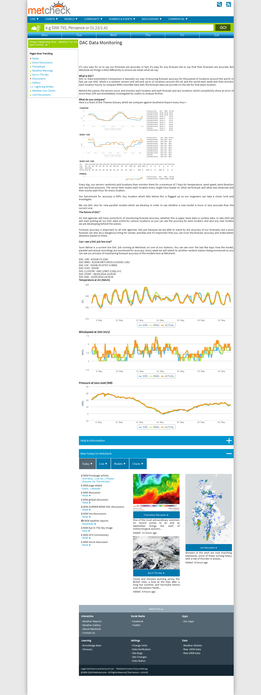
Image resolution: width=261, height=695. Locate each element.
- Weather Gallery (91, 625)
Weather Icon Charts (43, 90)
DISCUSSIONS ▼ (152, 19)
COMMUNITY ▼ (93, 19)
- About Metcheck (91, 629)
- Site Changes (139, 657)
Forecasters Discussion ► (156, 514)
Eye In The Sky (40, 74)
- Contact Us (88, 632)
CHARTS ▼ (51, 19)
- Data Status (138, 660)
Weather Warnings (42, 70)
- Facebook (137, 621)
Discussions (38, 78)
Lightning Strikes (44, 86)
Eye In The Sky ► (156, 572)
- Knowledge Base (91, 645)
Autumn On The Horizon (96, 481)
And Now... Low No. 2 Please (98, 478)
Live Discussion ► (208, 547)
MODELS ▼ (71, 19)
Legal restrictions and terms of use (97, 668)
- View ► (86, 530)
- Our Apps (188, 621)
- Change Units (139, 645)
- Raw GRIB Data (191, 653)
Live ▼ (103, 464)
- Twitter (135, 625)
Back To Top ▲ (156, 608)
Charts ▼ (138, 464)
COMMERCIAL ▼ (178, 19)
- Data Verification (141, 649)
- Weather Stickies (192, 645)
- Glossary (86, 649)
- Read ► (86, 495)
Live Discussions (41, 94)
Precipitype (38, 66)
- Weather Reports (91, 621)
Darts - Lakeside (91, 488)
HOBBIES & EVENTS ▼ (122, 19)
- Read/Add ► (89, 523)
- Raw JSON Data (191, 649)
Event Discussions (42, 62)
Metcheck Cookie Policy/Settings (132, 668)
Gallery (36, 82)
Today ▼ (87, 464)
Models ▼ (120, 464)
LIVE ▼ (34, 19)
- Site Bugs (137, 653)
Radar (35, 58)
